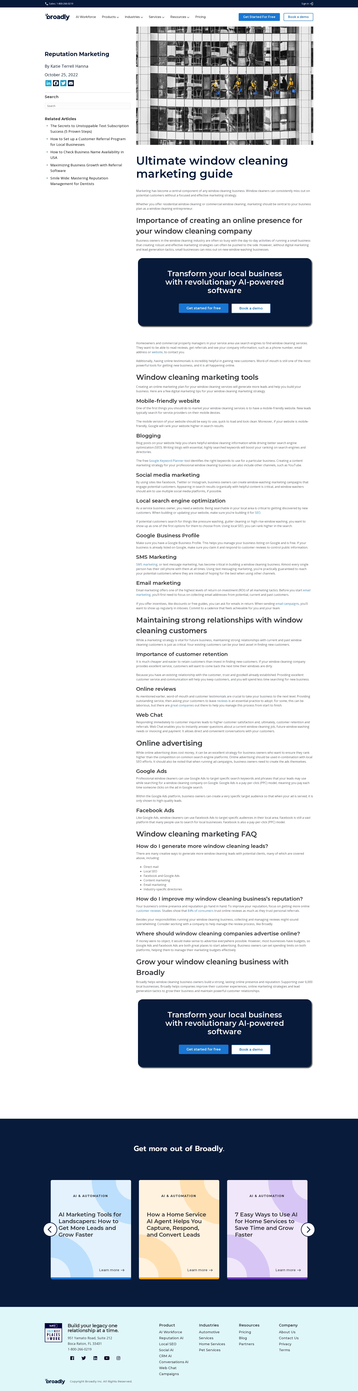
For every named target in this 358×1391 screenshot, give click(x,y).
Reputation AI (171, 1338)
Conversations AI (174, 1362)
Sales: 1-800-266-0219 (60, 3)
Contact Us (289, 1338)
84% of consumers (200, 911)
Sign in (306, 3)
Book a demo (298, 17)
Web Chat (168, 1368)
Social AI (166, 1350)
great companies (182, 705)
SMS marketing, (147, 564)
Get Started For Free (259, 17)
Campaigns (169, 1374)
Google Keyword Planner (166, 461)
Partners (246, 1344)
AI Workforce (86, 17)
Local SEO (167, 1344)
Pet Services (209, 1350)
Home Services (212, 1344)
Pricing (200, 17)
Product (167, 1325)
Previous (50, 1229)
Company (288, 1325)
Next (308, 1229)
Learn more (109, 1270)
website (157, 352)
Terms (284, 1350)
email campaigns (287, 604)
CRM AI (165, 1356)
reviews (222, 701)
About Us (287, 1332)
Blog (243, 1338)
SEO (257, 513)
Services (155, 17)
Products (109, 17)
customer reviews (148, 911)
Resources (178, 17)
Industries (132, 17)
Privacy (285, 1344)
